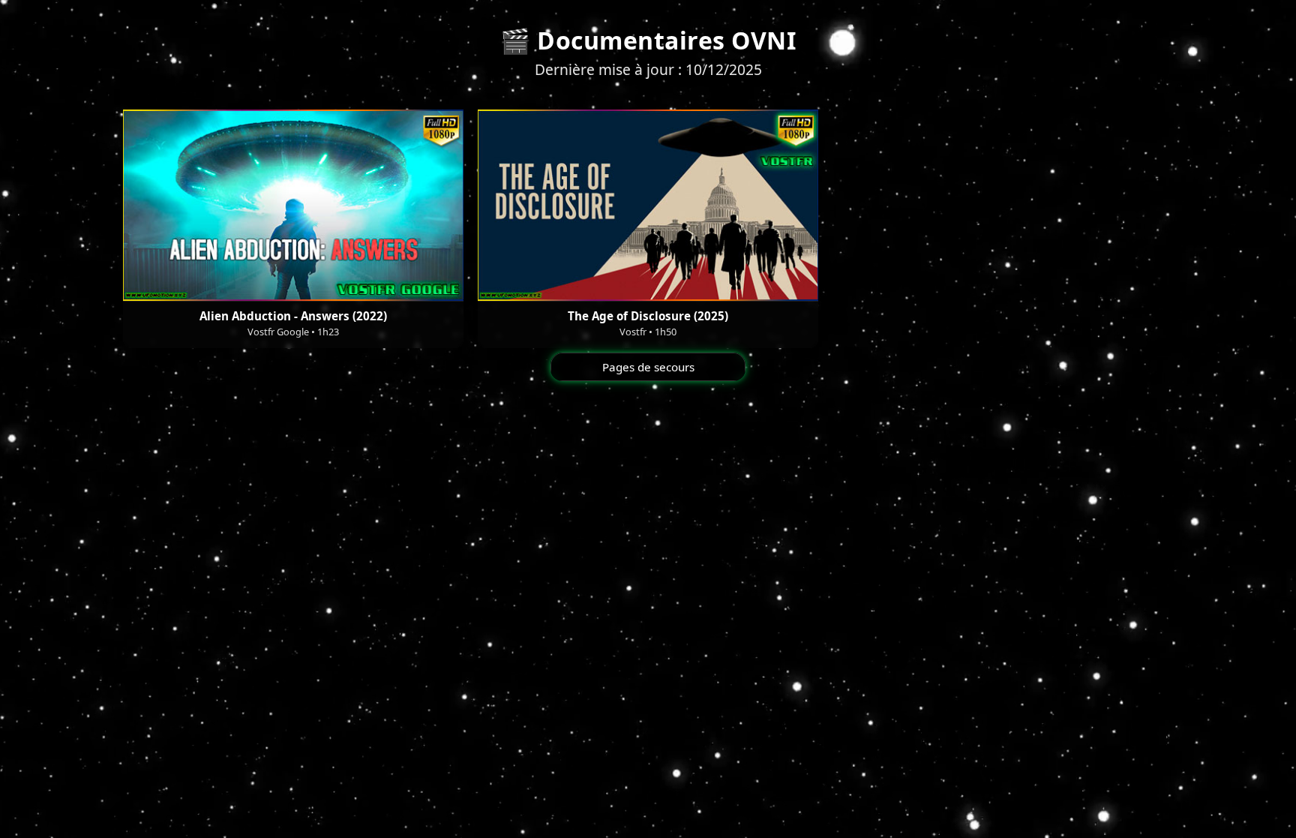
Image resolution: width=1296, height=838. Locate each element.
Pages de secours (648, 366)
